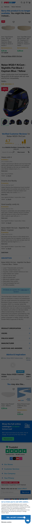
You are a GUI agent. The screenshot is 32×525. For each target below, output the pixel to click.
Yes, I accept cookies (14, 517)
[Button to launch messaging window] (28, 521)
